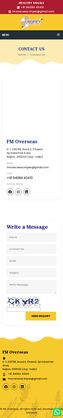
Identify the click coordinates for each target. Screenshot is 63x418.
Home (22, 54)
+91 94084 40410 (32, 7)
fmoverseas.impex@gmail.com (33, 11)
